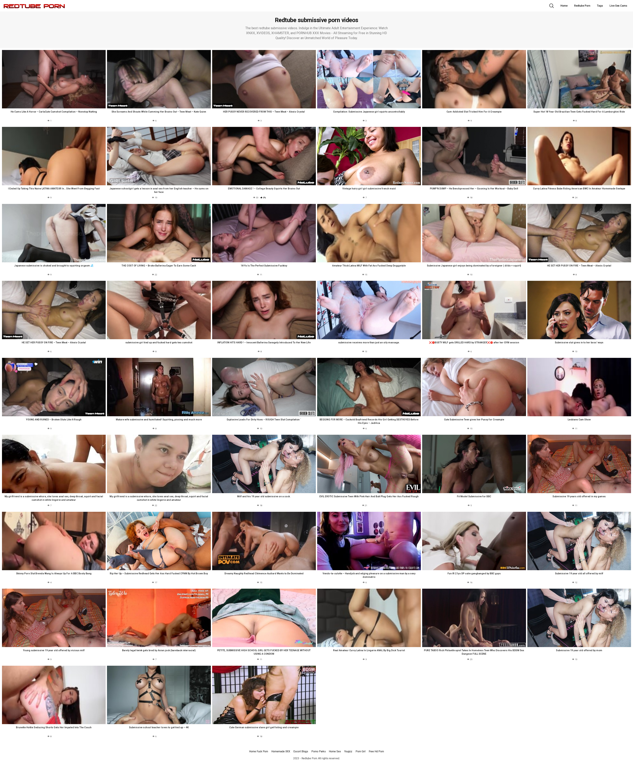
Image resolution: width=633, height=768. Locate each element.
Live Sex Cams (618, 5)
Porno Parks (318, 751)
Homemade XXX (280, 751)
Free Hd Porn (376, 751)
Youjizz (348, 751)
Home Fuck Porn (258, 751)
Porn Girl (360, 751)
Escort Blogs (300, 751)
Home (564, 5)
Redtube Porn (582, 5)
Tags (600, 5)
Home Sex (335, 751)
